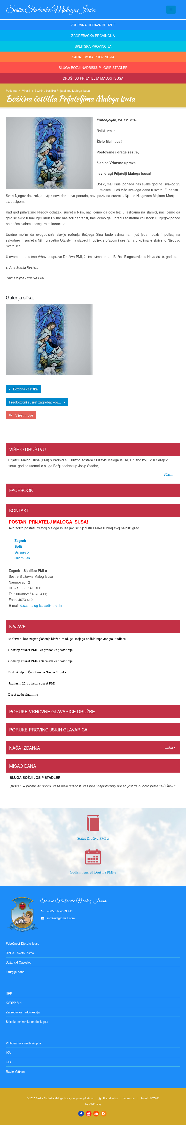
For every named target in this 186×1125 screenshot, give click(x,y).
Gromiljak (22, 557)
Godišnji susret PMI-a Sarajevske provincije (40, 661)
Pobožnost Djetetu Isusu (22, 943)
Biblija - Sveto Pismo (20, 953)
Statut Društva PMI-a (93, 838)
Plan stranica (110, 1098)
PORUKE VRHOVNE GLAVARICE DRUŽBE (52, 711)
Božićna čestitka (24, 389)
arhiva (169, 747)
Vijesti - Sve (22, 415)
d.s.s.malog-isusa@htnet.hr (41, 605)
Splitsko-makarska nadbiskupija (27, 1021)
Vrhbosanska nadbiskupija (23, 1043)
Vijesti (26, 90)
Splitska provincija (93, 46)
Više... (168, 474)
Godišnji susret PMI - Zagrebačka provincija (40, 650)
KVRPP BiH (14, 1003)
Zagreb (20, 540)
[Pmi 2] (49, 339)
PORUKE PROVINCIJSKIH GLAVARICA (48, 729)
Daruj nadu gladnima (23, 694)
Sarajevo (22, 552)
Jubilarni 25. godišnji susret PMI (31, 683)
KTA (8, 1062)
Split (18, 546)
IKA (8, 1052)
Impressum (129, 1098)
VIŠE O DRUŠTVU (27, 449)
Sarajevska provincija (93, 56)
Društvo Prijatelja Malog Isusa (93, 78)
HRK (9, 993)
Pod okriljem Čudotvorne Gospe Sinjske (37, 672)
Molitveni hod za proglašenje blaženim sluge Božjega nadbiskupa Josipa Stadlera (67, 639)
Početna (11, 90)
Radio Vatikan (15, 1071)
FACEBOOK (21, 490)
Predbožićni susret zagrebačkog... (36, 402)
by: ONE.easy (93, 1104)
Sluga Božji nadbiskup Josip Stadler (93, 67)
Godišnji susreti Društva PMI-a (93, 872)
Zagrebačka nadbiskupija (23, 1012)
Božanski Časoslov (18, 962)
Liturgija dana (15, 972)
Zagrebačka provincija (93, 35)
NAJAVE (17, 626)
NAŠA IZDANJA (24, 748)
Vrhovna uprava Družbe (93, 25)
